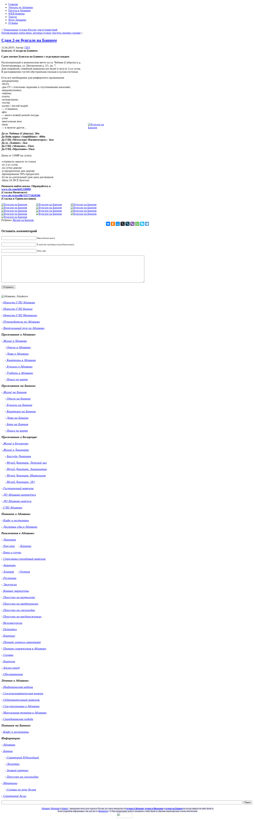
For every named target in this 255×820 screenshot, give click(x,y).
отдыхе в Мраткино (154, 808)
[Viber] (132, 224)
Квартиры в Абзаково (21, 360)
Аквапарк (9, 565)
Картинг (8, 635)
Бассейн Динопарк (18, 456)
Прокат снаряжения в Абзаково (24, 648)
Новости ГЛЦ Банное (17, 309)
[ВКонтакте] (108, 224)
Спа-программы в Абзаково (21, 706)
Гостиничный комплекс (18, 488)
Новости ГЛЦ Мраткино (19, 315)
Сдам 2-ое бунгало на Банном (29, 40)
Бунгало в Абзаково (19, 366)
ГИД (27, 47)
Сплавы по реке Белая (21, 789)
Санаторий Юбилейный (22, 757)
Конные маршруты (15, 591)
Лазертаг (13, 764)
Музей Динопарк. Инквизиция (26, 475)
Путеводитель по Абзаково (21, 321)
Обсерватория (12, 674)
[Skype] (142, 224)
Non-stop (8, 546)
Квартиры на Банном (21, 411)
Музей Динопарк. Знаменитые (26, 469)
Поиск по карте (17, 379)
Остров (24, 571)
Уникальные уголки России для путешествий (30, 29)
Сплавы (7, 655)
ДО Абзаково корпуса (16, 501)
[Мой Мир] (118, 224)
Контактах (103, 811)
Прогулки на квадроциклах (20, 603)
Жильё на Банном (23, 220)
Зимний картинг (17, 770)
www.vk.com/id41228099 (16, 189)
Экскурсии (9, 584)
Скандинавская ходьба (17, 719)
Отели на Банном (18, 398)
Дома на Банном (17, 418)
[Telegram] (147, 224)
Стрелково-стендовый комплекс (24, 559)
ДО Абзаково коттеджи (19, 494)
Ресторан (9, 578)
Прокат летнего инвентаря (21, 642)
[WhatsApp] (137, 224)
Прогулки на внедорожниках (21, 616)
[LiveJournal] (127, 224)
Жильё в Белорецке (15, 443)
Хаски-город (11, 667)
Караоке (25, 546)
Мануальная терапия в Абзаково (24, 712)
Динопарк (9, 539)
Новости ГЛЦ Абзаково (18, 302)
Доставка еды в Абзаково (19, 526)
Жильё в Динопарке (15, 450)
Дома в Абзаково (17, 353)
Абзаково (8, 744)
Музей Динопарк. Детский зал (26, 462)
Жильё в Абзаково (14, 341)
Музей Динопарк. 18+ (20, 482)
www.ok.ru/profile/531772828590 (20, 195)
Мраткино (9, 783)
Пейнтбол (9, 629)
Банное (7, 751)
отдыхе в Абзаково (135, 808)
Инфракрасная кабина (17, 687)
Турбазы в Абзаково (19, 373)
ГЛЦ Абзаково (12, 507)
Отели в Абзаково (18, 347)
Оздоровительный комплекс (21, 700)
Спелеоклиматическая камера (22, 693)
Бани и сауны (11, 552)
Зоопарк (8, 571)
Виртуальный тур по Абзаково (23, 328)
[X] (123, 224)
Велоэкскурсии (12, 623)
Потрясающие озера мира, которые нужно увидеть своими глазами (41, 32)
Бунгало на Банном (19, 405)
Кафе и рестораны (15, 520)
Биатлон (8, 661)
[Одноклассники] (113, 224)
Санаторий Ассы (14, 796)
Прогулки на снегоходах (18, 610)
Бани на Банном (17, 424)
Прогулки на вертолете (18, 597)
